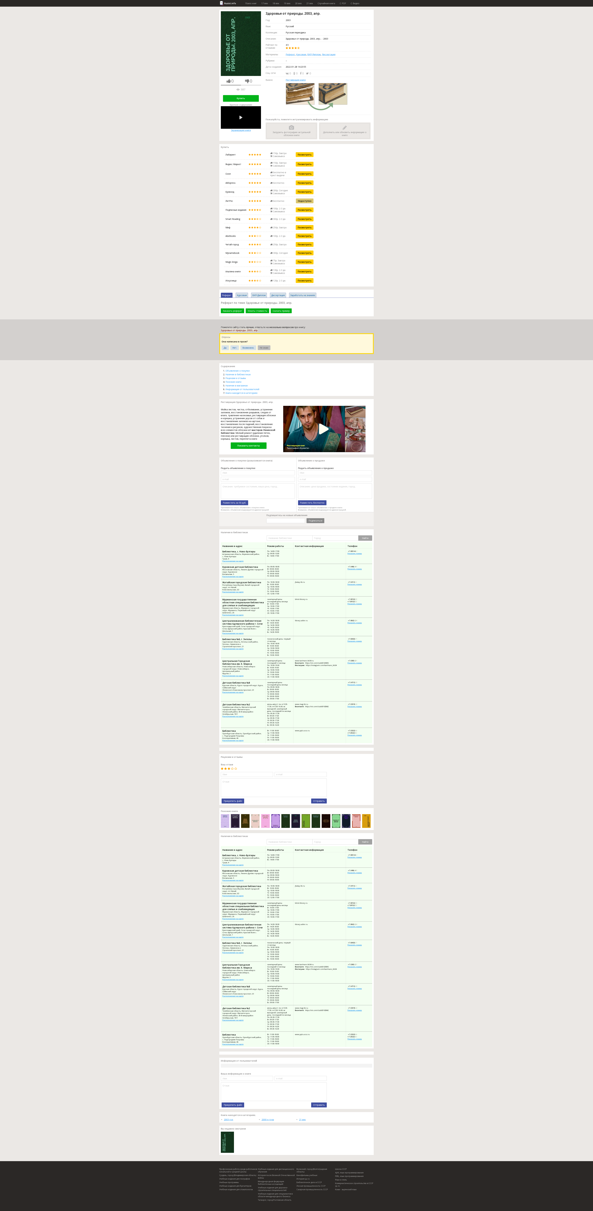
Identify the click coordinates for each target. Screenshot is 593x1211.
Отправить (319, 800)
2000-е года (268, 1119)
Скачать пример (281, 310)
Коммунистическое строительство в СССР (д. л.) (354, 1184)
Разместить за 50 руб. (234, 502)
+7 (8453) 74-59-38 (355, 639)
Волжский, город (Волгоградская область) (311, 1170)
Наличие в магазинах (236, 385)
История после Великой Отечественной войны (276, 1176)
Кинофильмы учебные (306, 1175)
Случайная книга (326, 3)
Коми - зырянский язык (346, 1189)
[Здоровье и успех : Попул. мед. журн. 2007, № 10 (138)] (356, 821)
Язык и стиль (341, 1179)
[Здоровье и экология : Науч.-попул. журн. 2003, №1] (316, 821)
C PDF (343, 3)
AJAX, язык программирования (349, 1172)
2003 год (228, 1119)
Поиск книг (251, 3)
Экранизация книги (241, 130)
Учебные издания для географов (234, 1179)
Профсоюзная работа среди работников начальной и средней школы (238, 1170)
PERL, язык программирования (349, 1176)
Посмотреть (304, 154)
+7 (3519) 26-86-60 (355, 704)
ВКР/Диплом (314, 54)
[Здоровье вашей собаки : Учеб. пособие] (366, 821)
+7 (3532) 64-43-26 (355, 730)
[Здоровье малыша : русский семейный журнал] (225, 821)
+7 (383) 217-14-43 (355, 660)
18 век (276, 3)
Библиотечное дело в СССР (309, 1182)
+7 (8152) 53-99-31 (355, 599)
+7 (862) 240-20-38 (355, 620)
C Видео (355, 3)
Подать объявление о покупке (238, 468)
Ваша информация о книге (236, 1073)
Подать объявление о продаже (316, 468)
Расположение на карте (233, 561)
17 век (264, 3)
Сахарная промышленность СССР (312, 1189)
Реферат (290, 54)
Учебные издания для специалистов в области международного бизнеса (275, 1195)
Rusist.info (230, 3)
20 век (298, 3)
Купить (241, 98)
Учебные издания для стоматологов (236, 1189)
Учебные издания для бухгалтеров (235, 1186)
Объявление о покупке (237, 370)
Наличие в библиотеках (238, 374)
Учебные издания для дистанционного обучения (276, 1170)
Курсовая (301, 54)
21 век (309, 3)
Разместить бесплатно (312, 502)
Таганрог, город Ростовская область (274, 1200)
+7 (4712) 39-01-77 (355, 682)
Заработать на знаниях (302, 295)
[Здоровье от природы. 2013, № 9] (336, 821)
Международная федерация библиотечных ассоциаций (271, 1182)
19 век (287, 3)
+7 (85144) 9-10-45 (355, 551)
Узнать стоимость (257, 310)
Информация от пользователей (242, 389)
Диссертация (328, 54)
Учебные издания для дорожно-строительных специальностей (273, 1189)
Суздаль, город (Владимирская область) (237, 1175)
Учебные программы (229, 1182)
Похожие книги (233, 381)
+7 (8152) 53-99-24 (354, 601)
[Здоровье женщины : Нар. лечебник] (306, 821)
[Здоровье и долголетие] (275, 821)
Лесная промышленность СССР (311, 1186)
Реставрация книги (296, 79)
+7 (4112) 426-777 (354, 582)
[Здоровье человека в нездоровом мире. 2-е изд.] (295, 821)
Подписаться (315, 520)
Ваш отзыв (227, 764)
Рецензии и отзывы (235, 378)
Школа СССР (341, 1169)
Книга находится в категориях (241, 392)
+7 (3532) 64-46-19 (354, 733)
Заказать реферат (232, 310)
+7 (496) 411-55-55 (355, 566)
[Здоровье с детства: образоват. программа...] (285, 821)
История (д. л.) (302, 1179)
